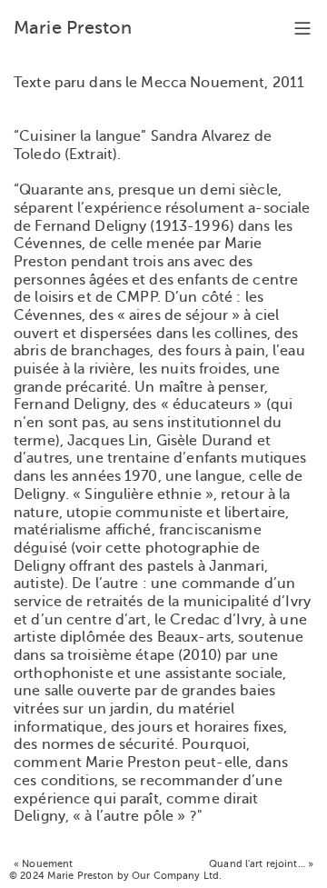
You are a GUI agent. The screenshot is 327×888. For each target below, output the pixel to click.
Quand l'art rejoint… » (261, 864)
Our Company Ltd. (177, 876)
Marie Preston (73, 27)
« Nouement (43, 864)
